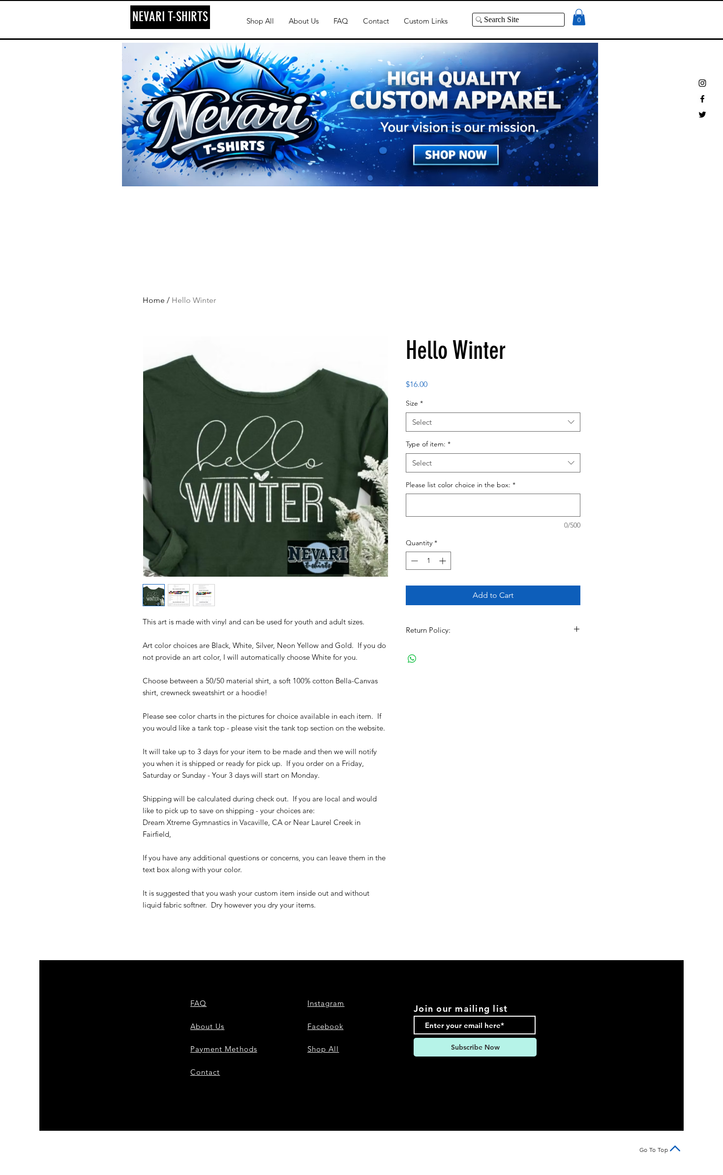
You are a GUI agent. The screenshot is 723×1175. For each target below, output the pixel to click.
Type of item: (428, 444)
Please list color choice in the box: (460, 484)
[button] (579, 17)
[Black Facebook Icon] (702, 99)
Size (414, 403)
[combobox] (493, 422)
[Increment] (443, 560)
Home (154, 300)
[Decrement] (413, 560)
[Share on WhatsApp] (412, 659)
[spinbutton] (428, 560)
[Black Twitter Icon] (702, 114)
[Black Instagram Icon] (702, 83)
